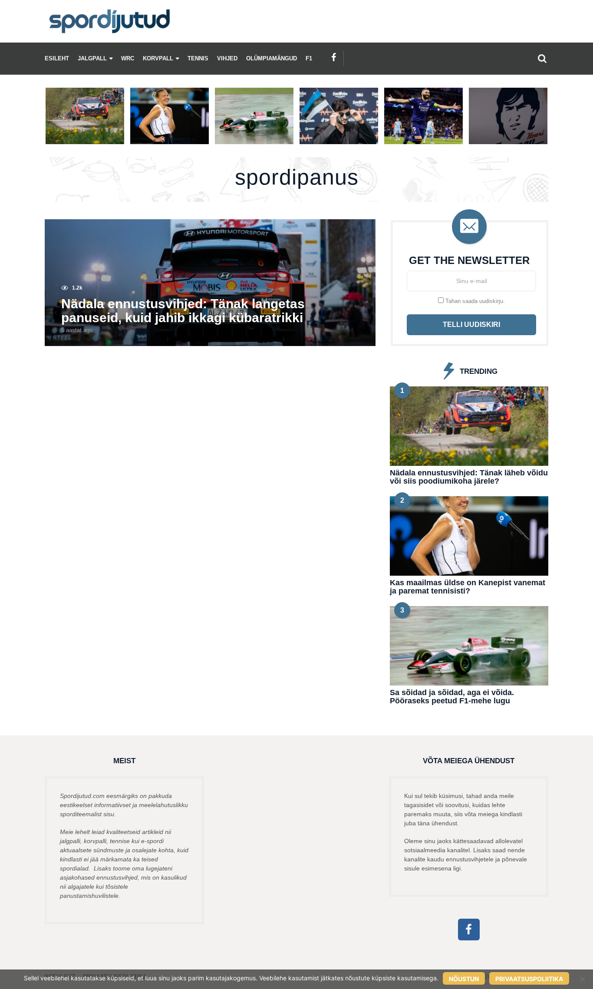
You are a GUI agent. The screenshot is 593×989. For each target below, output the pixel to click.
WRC (127, 59)
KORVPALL (158, 59)
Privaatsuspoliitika (529, 978)
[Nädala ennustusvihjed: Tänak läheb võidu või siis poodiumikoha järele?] (469, 425)
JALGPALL (92, 59)
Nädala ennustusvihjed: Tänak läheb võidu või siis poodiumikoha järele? (469, 476)
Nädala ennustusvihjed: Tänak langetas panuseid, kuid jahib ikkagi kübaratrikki (183, 311)
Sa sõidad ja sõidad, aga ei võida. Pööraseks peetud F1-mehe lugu (452, 696)
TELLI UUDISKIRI (471, 324)
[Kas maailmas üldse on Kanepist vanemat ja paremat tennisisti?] (469, 535)
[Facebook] (333, 57)
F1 (309, 59)
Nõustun (464, 978)
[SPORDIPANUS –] (110, 21)
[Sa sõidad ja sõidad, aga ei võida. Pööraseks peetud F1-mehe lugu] (469, 645)
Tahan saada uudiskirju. (474, 301)
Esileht (57, 59)
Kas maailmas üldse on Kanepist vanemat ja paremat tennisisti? (467, 586)
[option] (85, 116)
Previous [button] (39, 115)
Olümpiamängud (271, 59)
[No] (582, 979)
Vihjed (227, 59)
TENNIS (198, 59)
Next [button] (554, 115)
